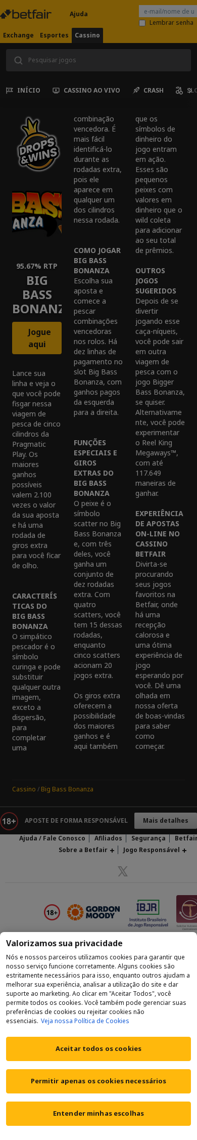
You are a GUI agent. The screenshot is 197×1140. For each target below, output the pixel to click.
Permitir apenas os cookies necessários (99, 1080)
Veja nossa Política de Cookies (85, 1021)
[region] (98, 1036)
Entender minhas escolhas (98, 1113)
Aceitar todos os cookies (98, 1048)
